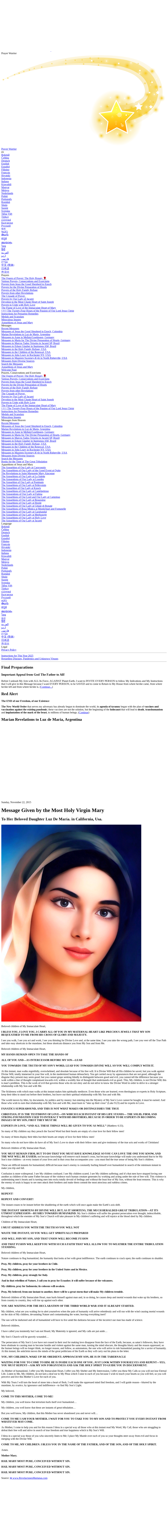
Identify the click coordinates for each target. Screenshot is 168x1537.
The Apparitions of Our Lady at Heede (21, 503)
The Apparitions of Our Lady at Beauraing (23, 500)
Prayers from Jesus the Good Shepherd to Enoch (26, 284)
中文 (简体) (7, 265)
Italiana (5, 181)
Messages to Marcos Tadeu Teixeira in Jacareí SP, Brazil (30, 343)
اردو (3, 255)
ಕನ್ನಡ (4, 238)
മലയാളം (6, 242)
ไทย (3, 246)
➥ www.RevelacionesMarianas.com (28, 1478)
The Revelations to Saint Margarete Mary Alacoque (28, 473)
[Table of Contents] (26, 774)
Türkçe (5, 216)
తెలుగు (5, 234)
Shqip (4, 205)
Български (7, 222)
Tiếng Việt (6, 214)
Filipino (5, 169)
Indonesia (6, 178)
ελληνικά (6, 219)
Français (5, 172)
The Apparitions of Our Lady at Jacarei (21, 520)
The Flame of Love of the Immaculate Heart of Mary (28, 307)
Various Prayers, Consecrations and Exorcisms (25, 281)
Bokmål (5, 154)
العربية (5, 252)
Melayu (5, 190)
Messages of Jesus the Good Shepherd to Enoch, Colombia (32, 331)
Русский (6, 225)
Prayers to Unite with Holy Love (18, 304)
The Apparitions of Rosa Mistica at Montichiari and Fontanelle (33, 508)
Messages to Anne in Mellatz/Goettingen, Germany (27, 337)
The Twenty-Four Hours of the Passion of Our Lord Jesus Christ (37, 310)
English (5, 163)
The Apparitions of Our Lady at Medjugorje (24, 514)
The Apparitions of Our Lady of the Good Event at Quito (31, 470)
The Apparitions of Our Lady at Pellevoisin (23, 485)
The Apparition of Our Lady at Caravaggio (23, 467)
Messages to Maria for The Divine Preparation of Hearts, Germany (35, 340)
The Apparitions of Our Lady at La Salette (23, 476)
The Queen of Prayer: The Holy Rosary (23, 278)
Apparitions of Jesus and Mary (17, 322)
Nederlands (7, 193)
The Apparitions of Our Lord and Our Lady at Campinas (30, 497)
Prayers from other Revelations (17, 293)
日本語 (5, 268)
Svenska (5, 211)
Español (5, 166)
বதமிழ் (4, 231)
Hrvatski (5, 175)
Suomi (4, 208)
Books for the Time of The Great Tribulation (24, 461)
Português (6, 199)
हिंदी (3, 249)
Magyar (5, 187)
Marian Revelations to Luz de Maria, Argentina (25, 334)
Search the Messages (12, 364)
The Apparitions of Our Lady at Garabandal (24, 511)
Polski (4, 196)
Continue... (46, 686)
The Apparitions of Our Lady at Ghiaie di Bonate (26, 505)
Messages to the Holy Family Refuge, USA (23, 349)
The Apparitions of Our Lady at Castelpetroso (25, 491)
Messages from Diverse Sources (17, 361)
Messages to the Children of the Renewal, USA (26, 352)
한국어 (5, 271)
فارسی (5, 258)
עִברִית (4, 261)
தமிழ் (4, 600)
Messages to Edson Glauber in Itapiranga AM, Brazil (28, 346)
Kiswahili (6, 184)
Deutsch (5, 160)
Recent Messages (10, 328)
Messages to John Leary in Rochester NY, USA (26, 355)
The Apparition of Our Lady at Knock (21, 488)
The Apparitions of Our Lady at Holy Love (23, 517)
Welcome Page (9, 369)
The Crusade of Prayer (13, 296)
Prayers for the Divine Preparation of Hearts (24, 287)
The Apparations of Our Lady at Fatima (21, 494)
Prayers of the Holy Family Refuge (19, 290)
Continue (83, 712)
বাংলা (3, 228)
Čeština (5, 157)
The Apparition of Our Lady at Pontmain (22, 482)
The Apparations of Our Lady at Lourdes (22, 479)
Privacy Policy (8, 649)
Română (5, 202)
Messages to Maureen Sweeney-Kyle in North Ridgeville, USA (34, 358)
